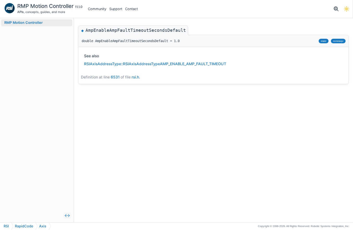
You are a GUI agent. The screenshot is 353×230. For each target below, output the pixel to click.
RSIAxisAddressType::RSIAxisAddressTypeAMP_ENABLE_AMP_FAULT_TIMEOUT (155, 64)
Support (115, 9)
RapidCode (24, 226)
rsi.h (135, 77)
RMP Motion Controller (46, 6)
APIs (20, 12)
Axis (42, 226)
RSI (6, 226)
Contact (131, 9)
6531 (115, 77)
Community (97, 9)
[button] (336, 9)
